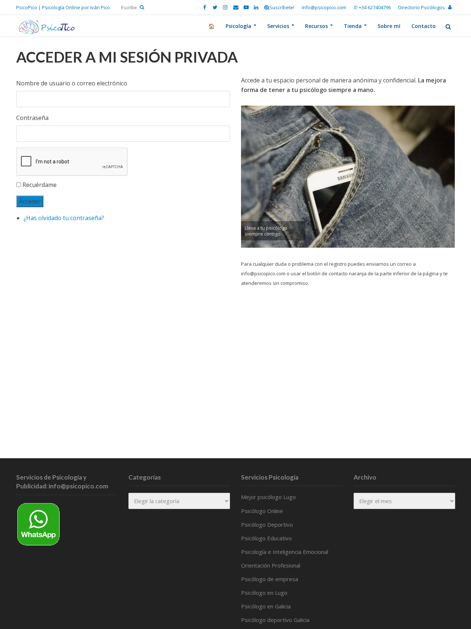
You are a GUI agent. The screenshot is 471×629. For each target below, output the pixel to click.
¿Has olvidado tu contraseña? (64, 218)
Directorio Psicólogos (421, 7)
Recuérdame (39, 185)
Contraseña (32, 118)
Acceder (29, 201)
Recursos (316, 25)
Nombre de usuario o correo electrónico (71, 83)
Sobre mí (389, 25)
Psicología (238, 25)
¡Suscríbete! (281, 7)
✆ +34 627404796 (372, 7)
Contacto (423, 25)
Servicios (278, 25)
